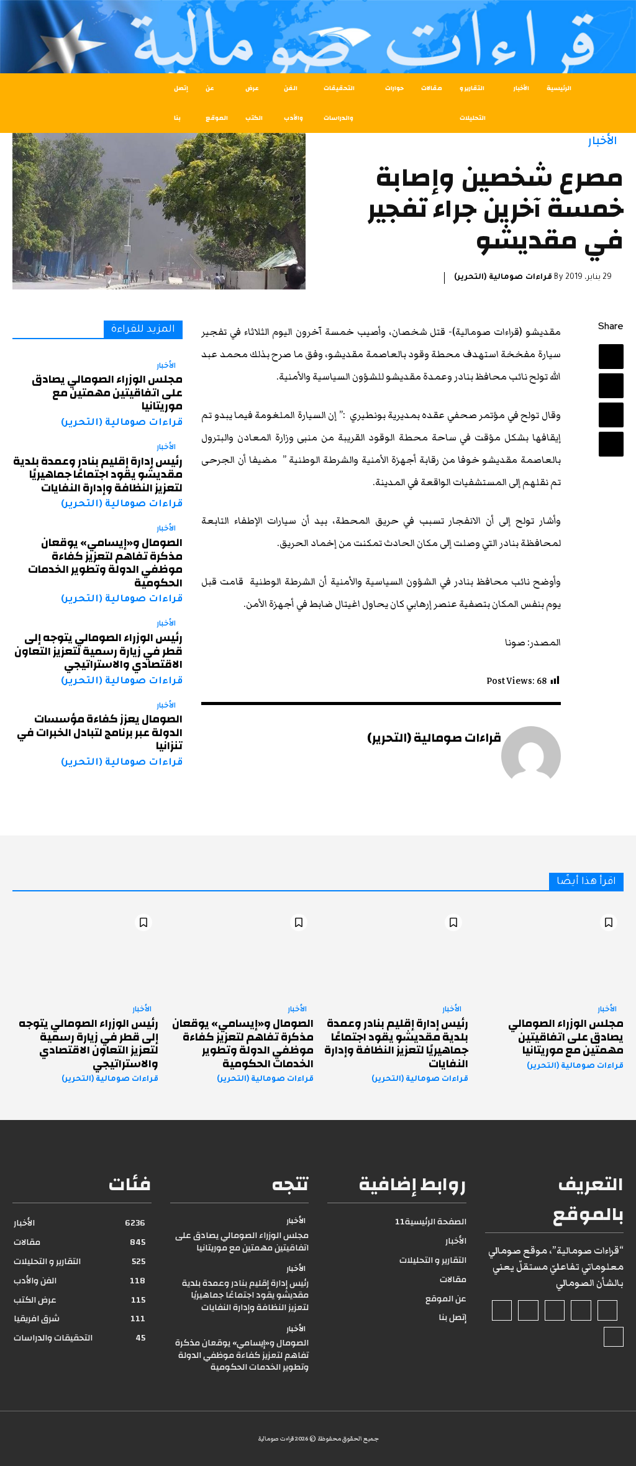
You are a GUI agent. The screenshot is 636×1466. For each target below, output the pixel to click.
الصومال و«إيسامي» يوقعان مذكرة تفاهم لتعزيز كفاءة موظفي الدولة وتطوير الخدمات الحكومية (105, 562)
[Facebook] (611, 356)
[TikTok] (555, 1310)
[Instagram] (581, 1310)
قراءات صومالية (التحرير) (503, 277)
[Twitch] (528, 1310)
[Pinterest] (611, 415)
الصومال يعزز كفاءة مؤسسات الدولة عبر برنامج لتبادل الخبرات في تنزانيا (100, 732)
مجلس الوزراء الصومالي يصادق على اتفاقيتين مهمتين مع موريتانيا (107, 392)
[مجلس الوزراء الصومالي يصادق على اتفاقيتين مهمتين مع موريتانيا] (551, 951)
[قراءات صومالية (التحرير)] (531, 756)
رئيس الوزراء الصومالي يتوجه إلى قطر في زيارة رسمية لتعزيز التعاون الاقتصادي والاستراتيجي (98, 651)
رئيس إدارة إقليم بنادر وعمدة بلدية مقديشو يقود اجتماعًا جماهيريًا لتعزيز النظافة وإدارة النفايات (98, 474)
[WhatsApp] (611, 444)
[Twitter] (611, 385)
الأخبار (602, 141)
